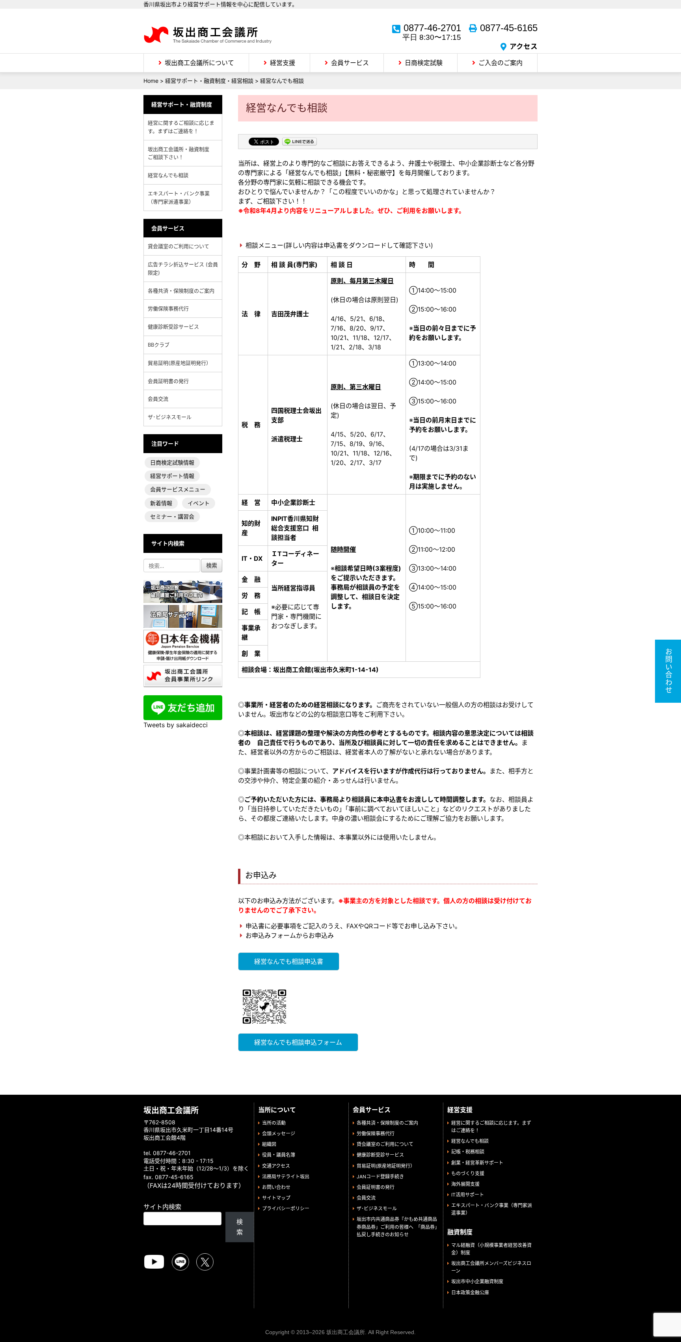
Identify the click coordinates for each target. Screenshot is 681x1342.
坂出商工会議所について (199, 63)
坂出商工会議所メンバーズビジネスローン (491, 1267)
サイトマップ (276, 1198)
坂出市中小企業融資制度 (477, 1281)
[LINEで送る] (299, 142)
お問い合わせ (276, 1187)
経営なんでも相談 (168, 175)
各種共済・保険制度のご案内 (181, 290)
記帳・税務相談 (467, 1152)
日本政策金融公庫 (470, 1292)
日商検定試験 (424, 63)
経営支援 (282, 63)
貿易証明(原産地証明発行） (179, 363)
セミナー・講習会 (172, 516)
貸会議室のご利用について (178, 246)
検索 (239, 1227)
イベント (199, 503)
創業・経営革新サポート (477, 1163)
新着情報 (161, 503)
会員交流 (158, 399)
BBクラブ (158, 345)
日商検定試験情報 (172, 462)
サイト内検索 (162, 1207)
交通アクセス (276, 1166)
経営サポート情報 (172, 475)
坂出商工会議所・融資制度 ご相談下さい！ (181, 153)
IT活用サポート (467, 1195)
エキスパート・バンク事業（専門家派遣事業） (179, 197)
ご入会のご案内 (500, 63)
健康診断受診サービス (173, 326)
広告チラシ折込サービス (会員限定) (183, 268)
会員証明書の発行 (168, 381)
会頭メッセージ (278, 1134)
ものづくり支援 (467, 1173)
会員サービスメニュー (177, 489)
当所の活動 (274, 1123)
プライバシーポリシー (285, 1208)
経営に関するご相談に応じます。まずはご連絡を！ (181, 126)
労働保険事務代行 (168, 308)
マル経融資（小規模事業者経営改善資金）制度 (491, 1249)
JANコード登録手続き (380, 1177)
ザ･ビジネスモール (170, 417)
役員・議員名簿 (278, 1155)
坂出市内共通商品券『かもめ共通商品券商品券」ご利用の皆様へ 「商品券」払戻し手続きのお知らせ (397, 1226)
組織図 (269, 1144)
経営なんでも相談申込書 (288, 961)
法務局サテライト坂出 (285, 1177)
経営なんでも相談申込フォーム (298, 1042)
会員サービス (350, 63)
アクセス (524, 46)
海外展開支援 (465, 1184)
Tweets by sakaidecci (175, 725)
